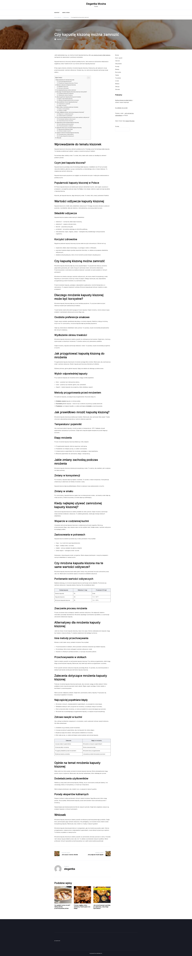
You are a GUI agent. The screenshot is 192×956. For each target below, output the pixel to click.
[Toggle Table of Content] (87, 77)
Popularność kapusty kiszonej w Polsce (68, 83)
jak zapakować (57, 940)
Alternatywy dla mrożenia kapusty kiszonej (68, 122)
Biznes (117, 55)
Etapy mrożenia (62, 105)
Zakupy (117, 86)
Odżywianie (58, 30)
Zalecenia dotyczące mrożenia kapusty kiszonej (68, 127)
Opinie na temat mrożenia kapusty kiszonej (68, 132)
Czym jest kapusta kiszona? (65, 81)
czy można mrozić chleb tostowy (100, 55)
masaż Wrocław (129, 121)
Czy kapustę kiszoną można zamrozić (66, 90)
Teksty (117, 75)
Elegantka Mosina (96, 3)
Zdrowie (117, 89)
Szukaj (117, 126)
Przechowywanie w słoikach (66, 125)
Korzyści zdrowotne (64, 88)
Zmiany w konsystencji (63, 108)
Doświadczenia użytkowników (66, 134)
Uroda (117, 81)
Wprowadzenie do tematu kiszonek (65, 80)
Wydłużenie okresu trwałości (66, 95)
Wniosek (59, 138)
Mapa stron (66, 12)
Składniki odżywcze (63, 86)
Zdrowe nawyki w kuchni (65, 131)
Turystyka (118, 78)
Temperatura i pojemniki (64, 103)
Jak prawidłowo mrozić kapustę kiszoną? (67, 102)
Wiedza (117, 83)
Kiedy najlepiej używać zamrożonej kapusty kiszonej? (70, 112)
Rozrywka (118, 72)
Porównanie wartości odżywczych (67, 119)
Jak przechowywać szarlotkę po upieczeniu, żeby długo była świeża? (101, 906)
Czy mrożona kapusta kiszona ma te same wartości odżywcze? (72, 117)
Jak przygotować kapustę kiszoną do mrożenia (68, 97)
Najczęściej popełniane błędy (66, 129)
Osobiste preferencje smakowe (66, 93)
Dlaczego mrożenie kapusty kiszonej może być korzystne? (71, 92)
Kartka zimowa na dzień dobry (123, 100)
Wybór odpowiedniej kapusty (65, 98)
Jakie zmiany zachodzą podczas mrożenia (67, 107)
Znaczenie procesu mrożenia (66, 120)
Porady (117, 66)
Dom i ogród (118, 58)
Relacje (117, 69)
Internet (117, 61)
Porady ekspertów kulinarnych (66, 136)
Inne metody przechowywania (66, 124)
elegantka (59, 39)
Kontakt (56, 12)
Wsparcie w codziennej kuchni (66, 114)
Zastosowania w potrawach (65, 115)
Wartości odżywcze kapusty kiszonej (66, 85)
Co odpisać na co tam (121, 108)
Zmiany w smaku (63, 110)
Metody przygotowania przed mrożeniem (69, 100)
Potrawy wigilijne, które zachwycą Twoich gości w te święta (82, 906)
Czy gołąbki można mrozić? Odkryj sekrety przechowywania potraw (62, 906)
